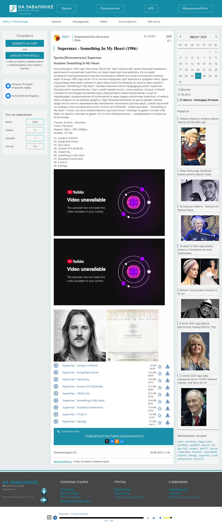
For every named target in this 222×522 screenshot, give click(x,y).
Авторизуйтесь (63, 461)
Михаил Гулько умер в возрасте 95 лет (197, 291)
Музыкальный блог (195, 8)
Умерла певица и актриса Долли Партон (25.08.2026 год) (198, 120)
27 (198, 75)
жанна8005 (210, 452)
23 (216, 69)
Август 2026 (198, 37)
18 (186, 69)
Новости (183, 111)
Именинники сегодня (191, 435)
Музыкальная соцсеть (36, 8)
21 (204, 69)
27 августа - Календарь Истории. (199, 100)
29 (210, 75)
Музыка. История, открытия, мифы (22, 85)
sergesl (193, 448)
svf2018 (181, 455)
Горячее (56, 21)
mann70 (198, 458)
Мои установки (70, 497)
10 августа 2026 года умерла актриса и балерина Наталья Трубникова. (195, 249)
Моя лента (154, 21)
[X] (107, 441)
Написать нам (178, 489)
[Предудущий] (216, 36)
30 (216, 75)
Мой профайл (69, 493)
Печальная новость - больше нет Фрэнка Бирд (198, 208)
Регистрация (20, 21)
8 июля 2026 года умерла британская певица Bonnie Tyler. (197, 325)
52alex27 (197, 452)
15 (210, 63)
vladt (180, 441)
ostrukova (190, 441)
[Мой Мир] (122, 441)
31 (180, 82)
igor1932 (182, 448)
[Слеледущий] (180, 36)
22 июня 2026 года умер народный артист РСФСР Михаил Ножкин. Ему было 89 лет (197, 379)
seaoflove (182, 445)
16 (216, 63)
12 (192, 63)
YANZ (65, 36)
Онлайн (10, 138)
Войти (6, 21)
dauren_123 (208, 445)
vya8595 (194, 445)
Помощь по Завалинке (184, 497)
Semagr (192, 455)
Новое (103, 21)
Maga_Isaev (205, 441)
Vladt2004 (184, 452)
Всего (9, 122)
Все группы (122, 493)
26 (192, 75)
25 (186, 75)
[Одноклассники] (117, 441)
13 (198, 63)
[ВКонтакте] (112, 441)
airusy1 (214, 448)
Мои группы (122, 489)
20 (198, 69)
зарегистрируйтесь (24, 55)
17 (180, 69)
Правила (175, 493)
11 (186, 63)
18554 (35, 122)
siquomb (204, 455)
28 (204, 75)
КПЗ (151, 8)
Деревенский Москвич (75, 501)
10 (180, 63)
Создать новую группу (129, 497)
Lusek (214, 455)
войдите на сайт (24, 43)
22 (210, 69)
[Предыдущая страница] (44, 500)
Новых (9, 130)
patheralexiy (184, 458)
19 (192, 69)
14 (204, 63)
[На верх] (44, 491)
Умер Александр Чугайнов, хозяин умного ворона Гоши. (194, 172)
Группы (66, 8)
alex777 (204, 448)
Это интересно (127, 21)
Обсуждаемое (80, 21)
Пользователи (109, 8)
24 (180, 75)
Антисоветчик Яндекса (25, 95)
